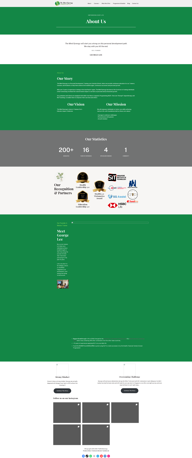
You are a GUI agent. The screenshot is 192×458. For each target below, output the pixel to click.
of (115, 338)
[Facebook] (83, 456)
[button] (91, 3)
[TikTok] (87, 456)
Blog (128, 3)
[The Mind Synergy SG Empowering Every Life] (63, 3)
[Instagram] (108, 456)
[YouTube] (101, 456)
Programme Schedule (119, 3)
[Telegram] (97, 456)
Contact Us (135, 3)
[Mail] (94, 456)
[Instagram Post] (67, 421)
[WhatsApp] (90, 456)
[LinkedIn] (105, 456)
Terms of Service (97, 450)
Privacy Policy (87, 450)
